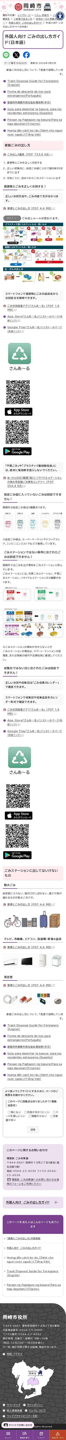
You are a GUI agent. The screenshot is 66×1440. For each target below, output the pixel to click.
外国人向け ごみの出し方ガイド (25, 23)
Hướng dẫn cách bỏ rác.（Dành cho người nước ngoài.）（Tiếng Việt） (30, 1259)
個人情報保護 (14, 1410)
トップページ (24, 15)
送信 (33, 1129)
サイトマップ (13, 1405)
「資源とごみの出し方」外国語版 (23, 1238)
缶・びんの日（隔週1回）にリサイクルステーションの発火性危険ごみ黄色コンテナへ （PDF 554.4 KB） (34, 482)
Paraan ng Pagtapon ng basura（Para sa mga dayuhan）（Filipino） (34, 1287)
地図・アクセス (15, 1354)
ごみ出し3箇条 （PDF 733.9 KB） (28, 154)
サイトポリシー (35, 1405)
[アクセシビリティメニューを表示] (60, 16)
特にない (16, 1112)
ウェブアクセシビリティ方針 (22, 1416)
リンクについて (37, 1410)
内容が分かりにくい (38, 1112)
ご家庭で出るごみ (23, 19)
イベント (41, 1438)
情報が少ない (39, 1116)
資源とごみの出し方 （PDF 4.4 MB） (29, 208)
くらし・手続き (41, 15)
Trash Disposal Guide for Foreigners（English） (32, 1273)
